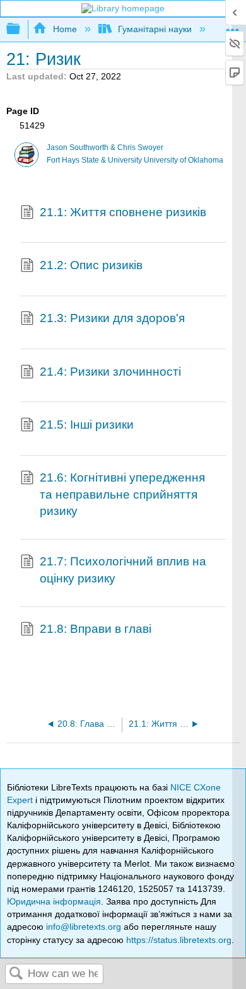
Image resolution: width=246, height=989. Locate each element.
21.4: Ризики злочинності (110, 371)
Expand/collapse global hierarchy (21, 29)
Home (64, 29)
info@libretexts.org (83, 927)
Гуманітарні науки (154, 29)
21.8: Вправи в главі (95, 628)
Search (16, 974)
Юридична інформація (54, 901)
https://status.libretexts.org (178, 940)
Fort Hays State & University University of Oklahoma (135, 160)
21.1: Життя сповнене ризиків (123, 212)
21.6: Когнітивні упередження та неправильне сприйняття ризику (122, 494)
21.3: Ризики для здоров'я (112, 318)
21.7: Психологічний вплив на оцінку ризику (123, 569)
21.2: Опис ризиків (91, 265)
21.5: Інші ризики (87, 424)
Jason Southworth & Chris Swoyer (105, 147)
